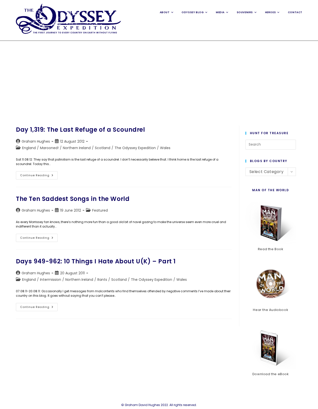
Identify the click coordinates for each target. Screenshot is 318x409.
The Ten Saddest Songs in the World (72, 199)
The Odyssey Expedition (135, 147)
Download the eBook (270, 374)
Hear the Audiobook (270, 309)
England (29, 147)
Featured (100, 210)
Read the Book (270, 249)
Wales (165, 147)
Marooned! (49, 147)
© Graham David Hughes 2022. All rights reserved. (159, 405)
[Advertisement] (159, 78)
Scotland (102, 147)
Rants (102, 279)
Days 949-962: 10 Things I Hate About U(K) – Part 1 (96, 261)
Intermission (50, 279)
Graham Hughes (36, 141)
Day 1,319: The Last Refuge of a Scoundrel (80, 129)
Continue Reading (39, 176)
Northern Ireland (77, 147)
